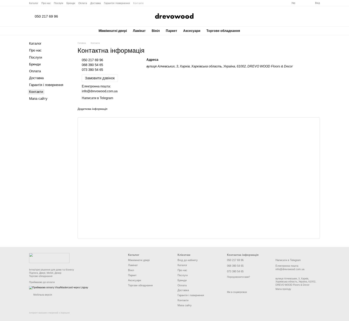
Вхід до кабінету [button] (188, 260)
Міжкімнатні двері (113, 31)
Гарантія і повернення (117, 3)
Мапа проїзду (283, 289)
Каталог (33, 3)
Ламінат (139, 31)
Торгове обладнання (223, 31)
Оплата (82, 3)
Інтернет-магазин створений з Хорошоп (49, 313)
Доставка (95, 3)
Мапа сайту (38, 99)
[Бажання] (304, 3)
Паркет (171, 31)
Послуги (58, 3)
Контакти (138, 3)
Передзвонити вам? (238, 277)
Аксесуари (191, 31)
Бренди (70, 3)
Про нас (46, 3)
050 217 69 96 (46, 16)
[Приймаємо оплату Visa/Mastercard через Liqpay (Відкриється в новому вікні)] (58, 287)
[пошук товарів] (250, 31)
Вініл (156, 31)
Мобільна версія (42, 294)
